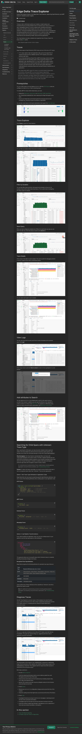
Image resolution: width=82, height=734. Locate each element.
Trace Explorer (73, 18)
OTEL (20, 53)
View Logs (72, 27)
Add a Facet (35, 403)
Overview (72, 11)
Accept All (51, 727)
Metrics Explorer (26, 672)
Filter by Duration (73, 20)
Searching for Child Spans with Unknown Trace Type (74, 35)
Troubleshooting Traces (44, 466)
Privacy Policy (41, 732)
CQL (24, 39)
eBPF (50, 50)
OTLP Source (47, 86)
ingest (19, 86)
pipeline (37, 86)
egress (18, 601)
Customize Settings (74, 727)
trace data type (51, 103)
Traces (71, 13)
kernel (35, 61)
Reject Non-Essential (62, 727)
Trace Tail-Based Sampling (25, 713)
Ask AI (77, 2)
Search (72, 2)
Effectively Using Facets (46, 405)
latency (39, 32)
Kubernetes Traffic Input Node (44, 93)
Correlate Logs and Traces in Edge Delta (29, 714)
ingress (20, 632)
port (29, 88)
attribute (27, 400)
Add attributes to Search (73, 30)
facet (25, 403)
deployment (27, 689)
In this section (73, 42)
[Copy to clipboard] (54, 485)
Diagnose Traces (73, 39)
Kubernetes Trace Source (30, 93)
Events (23, 686)
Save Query (72, 22)
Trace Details (72, 25)
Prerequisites (73, 15)
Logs (23, 695)
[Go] (80, 2)
